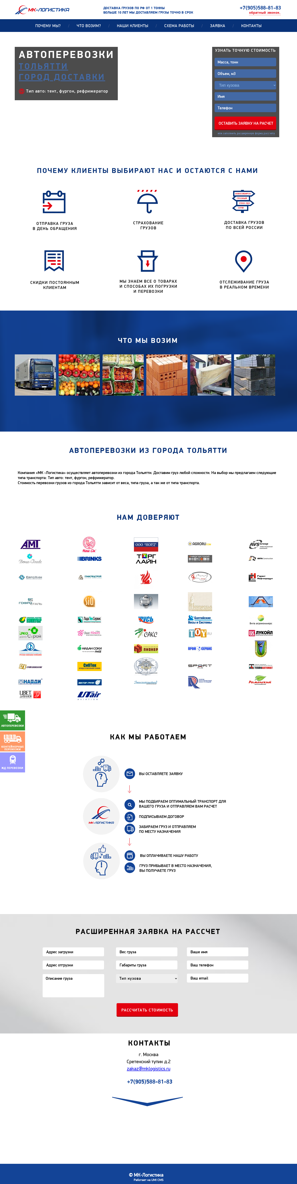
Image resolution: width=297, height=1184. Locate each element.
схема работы (183, 25)
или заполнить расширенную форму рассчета (246, 133)
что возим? (93, 25)
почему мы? (52, 25)
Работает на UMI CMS (148, 1180)
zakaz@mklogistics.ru (148, 1069)
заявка (222, 25)
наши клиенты (137, 25)
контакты (251, 25)
